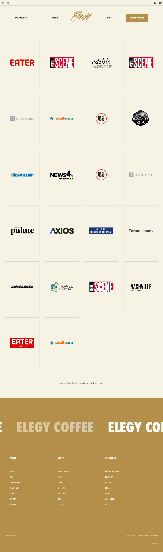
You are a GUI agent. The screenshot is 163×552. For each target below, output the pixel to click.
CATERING (61, 504)
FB (160, 2)
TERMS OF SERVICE (131, 536)
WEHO (20, 42)
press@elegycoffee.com (81, 383)
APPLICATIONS (110, 498)
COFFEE (60, 482)
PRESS (107, 488)
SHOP (108, 17)
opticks (156, 543)
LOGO (81, 16)
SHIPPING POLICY (143, 536)
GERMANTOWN (23, 31)
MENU (55, 17)
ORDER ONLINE (137, 17)
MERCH (60, 477)
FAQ (106, 504)
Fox (8, 3)
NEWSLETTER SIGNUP (112, 471)
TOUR (59, 498)
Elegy (2, 3)
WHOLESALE (62, 493)
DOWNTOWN (22, 36)
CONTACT (108, 493)
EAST (19, 26)
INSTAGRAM (109, 477)
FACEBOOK (108, 482)
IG (155, 2)
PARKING (13, 504)
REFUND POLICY (154, 536)
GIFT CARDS (61, 488)
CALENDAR (13, 498)
